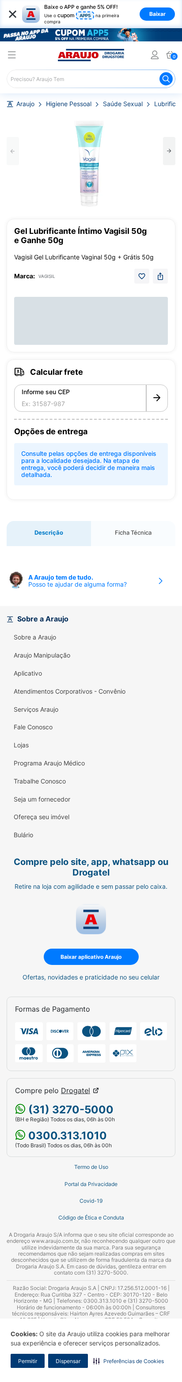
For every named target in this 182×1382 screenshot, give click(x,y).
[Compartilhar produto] (160, 276)
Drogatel (75, 1090)
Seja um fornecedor (42, 799)
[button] (128, 1361)
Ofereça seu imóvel (41, 816)
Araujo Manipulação (42, 655)
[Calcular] (157, 398)
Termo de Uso (91, 1167)
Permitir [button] (27, 1361)
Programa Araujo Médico (49, 763)
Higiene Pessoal (68, 103)
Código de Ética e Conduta (91, 1218)
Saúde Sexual (123, 103)
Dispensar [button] (68, 1361)
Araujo (25, 103)
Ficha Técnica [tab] (133, 532)
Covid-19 (91, 1201)
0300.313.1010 (66, 1135)
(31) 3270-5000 (70, 1109)
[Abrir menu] (12, 56)
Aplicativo (28, 673)
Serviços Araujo (36, 709)
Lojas (21, 745)
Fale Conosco (33, 727)
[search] (91, 79)
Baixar (157, 14)
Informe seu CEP (46, 391)
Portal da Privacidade (91, 1184)
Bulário (23, 835)
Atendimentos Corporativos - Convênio (69, 691)
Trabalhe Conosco (40, 781)
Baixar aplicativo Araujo (91, 956)
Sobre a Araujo (35, 637)
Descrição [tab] (48, 532)
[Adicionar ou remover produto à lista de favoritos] (141, 276)
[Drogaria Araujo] (91, 55)
